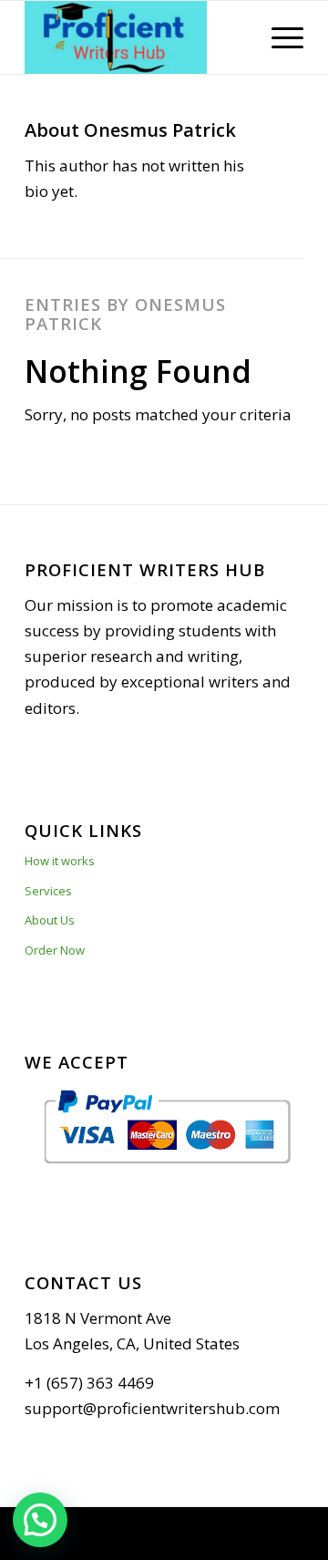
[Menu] (278, 37)
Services (48, 891)
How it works (60, 860)
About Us (50, 920)
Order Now (55, 950)
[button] (40, 1520)
